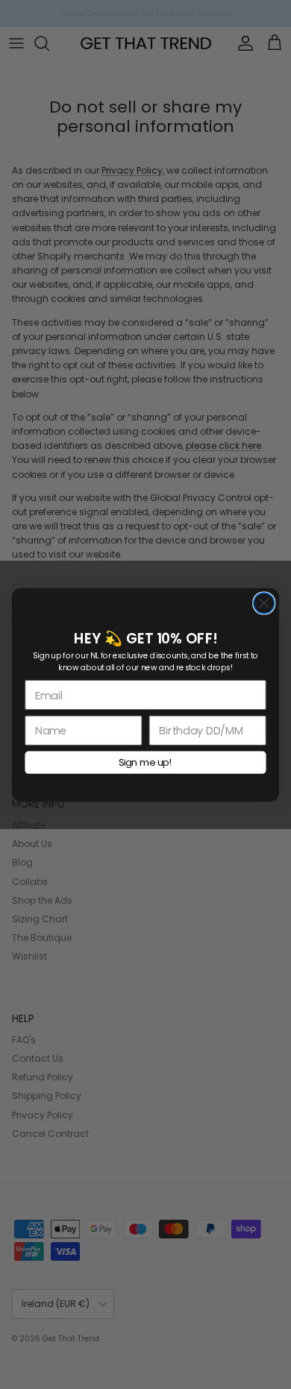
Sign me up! (145, 762)
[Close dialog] (264, 603)
